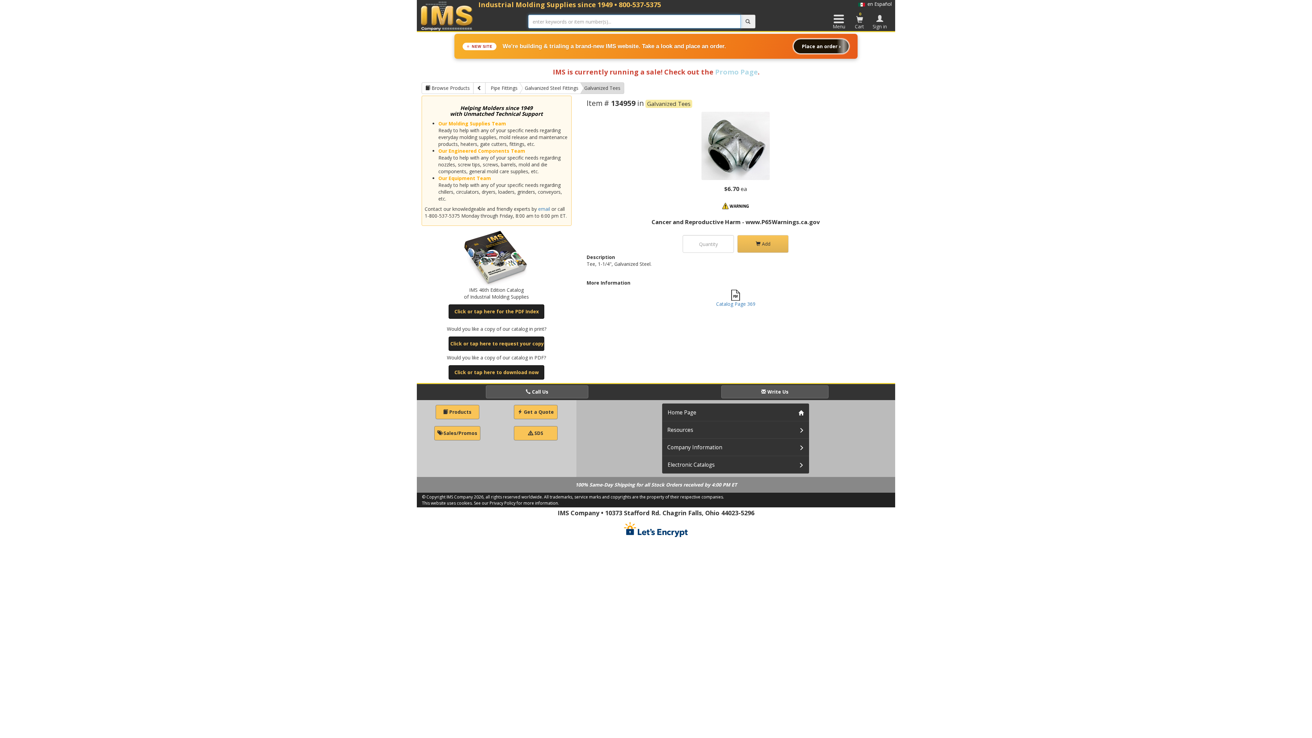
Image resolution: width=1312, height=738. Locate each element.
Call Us (539, 391)
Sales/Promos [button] (459, 433)
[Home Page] (447, 16)
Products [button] (460, 412)
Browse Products (450, 88)
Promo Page (736, 72)
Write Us (777, 391)
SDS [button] (538, 433)
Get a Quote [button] (538, 412)
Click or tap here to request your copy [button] (497, 343)
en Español (878, 4)
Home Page (682, 412)
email (544, 209)
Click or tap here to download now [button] (496, 372)
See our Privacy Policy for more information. (516, 503)
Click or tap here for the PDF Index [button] (496, 311)
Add (765, 244)
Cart (859, 20)
